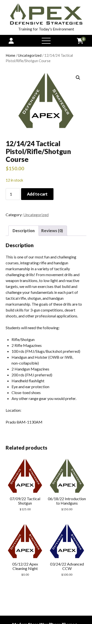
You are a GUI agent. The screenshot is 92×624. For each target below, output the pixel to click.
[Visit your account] (11, 40)
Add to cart (37, 194)
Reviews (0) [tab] (52, 230)
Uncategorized (29, 55)
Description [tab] (24, 230)
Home (10, 55)
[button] (78, 77)
